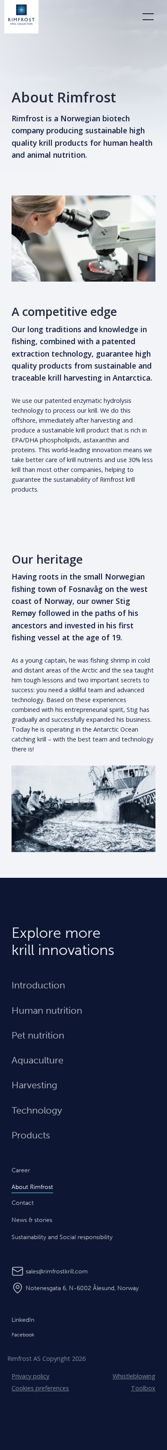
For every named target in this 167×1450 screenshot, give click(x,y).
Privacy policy (30, 1376)
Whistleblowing (134, 1376)
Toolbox (143, 1388)
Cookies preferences (40, 1388)
